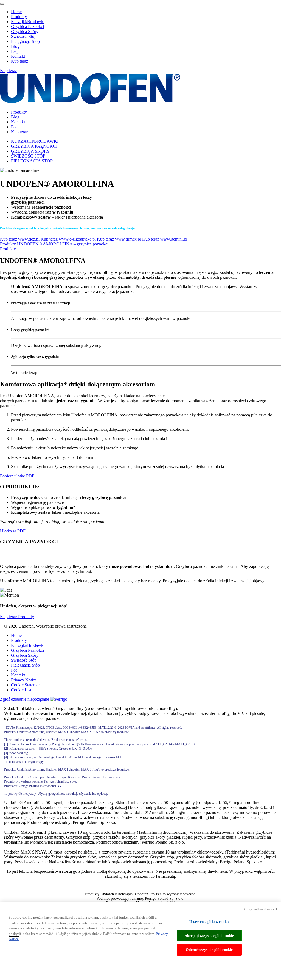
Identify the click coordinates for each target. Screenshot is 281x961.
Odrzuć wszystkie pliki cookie (209, 950)
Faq (14, 51)
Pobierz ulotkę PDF (17, 476)
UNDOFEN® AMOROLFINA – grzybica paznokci (62, 244)
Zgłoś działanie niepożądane (25, 699)
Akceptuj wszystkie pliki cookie (209, 936)
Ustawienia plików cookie (209, 921)
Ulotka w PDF (13, 531)
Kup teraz (19, 61)
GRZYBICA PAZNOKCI (34, 146)
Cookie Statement (26, 685)
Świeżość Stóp (23, 36)
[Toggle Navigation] (2, 4)
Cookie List (21, 689)
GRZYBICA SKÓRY (30, 151)
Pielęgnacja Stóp (25, 41)
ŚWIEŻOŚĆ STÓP (28, 156)
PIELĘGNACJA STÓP (32, 161)
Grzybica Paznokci (27, 26)
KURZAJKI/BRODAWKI (34, 141)
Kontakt (18, 56)
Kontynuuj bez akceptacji (260, 909)
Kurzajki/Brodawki (27, 21)
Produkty (19, 16)
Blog (15, 46)
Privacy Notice (24, 680)
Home (16, 11)
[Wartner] (90, 102)
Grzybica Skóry (24, 31)
